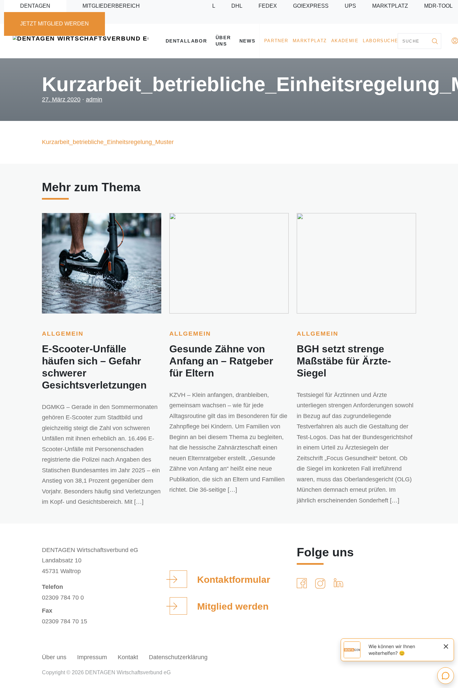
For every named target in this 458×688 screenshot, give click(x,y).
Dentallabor (186, 41)
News (247, 41)
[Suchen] (434, 41)
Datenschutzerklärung (178, 657)
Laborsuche (380, 41)
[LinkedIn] (340, 583)
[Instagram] (321, 583)
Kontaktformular (233, 579)
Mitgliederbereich (111, 6)
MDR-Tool (438, 6)
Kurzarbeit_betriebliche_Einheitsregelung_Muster (108, 142)
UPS (350, 6)
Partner (276, 41)
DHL (236, 6)
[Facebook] (303, 583)
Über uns (223, 41)
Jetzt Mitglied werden (54, 23)
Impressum (92, 657)
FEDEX (268, 6)
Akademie (345, 41)
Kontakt (128, 657)
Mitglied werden (233, 606)
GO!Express (311, 6)
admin (94, 99)
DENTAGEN (35, 6)
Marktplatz (390, 6)
